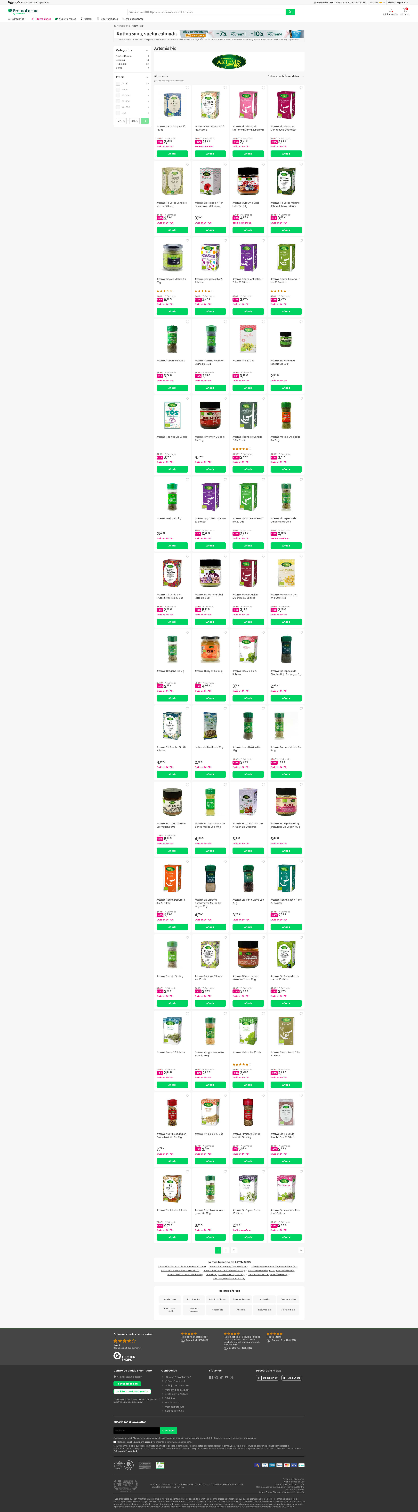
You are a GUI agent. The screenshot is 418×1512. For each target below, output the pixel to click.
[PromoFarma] (23, 12)
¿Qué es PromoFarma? (178, 1377)
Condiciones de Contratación (289, 1484)
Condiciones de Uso (294, 1481)
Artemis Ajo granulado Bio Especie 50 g (225, 1274)
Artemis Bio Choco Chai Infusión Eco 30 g (224, 1270)
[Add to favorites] (187, 88)
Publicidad (170, 1398)
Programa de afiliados (177, 1389)
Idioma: (396, 2)
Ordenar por (274, 76)
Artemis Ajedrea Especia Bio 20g (229, 1278)
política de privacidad (140, 1442)
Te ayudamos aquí (127, 1383)
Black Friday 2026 (174, 1411)
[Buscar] (290, 12)
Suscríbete (168, 1430)
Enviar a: (374, 2)
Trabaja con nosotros (177, 1385)
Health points (172, 1402)
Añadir (172, 153)
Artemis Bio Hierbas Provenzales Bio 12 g (180, 1270)
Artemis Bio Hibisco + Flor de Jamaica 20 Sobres (182, 1266)
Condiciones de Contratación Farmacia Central (280, 1487)
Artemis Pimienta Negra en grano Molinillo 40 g (271, 1270)
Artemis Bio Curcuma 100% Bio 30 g (185, 1274)
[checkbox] (132, 84)
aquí (140, 1402)
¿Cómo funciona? (175, 1381)
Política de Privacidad (125, 1451)
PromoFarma (123, 26)
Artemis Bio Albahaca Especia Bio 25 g (229, 1266)
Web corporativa (174, 1406)
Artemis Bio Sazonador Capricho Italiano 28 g (274, 1266)
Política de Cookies (295, 1489)
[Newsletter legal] (115, 1442)
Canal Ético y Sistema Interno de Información (282, 1492)
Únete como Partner (176, 1394)
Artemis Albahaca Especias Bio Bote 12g (268, 1274)
